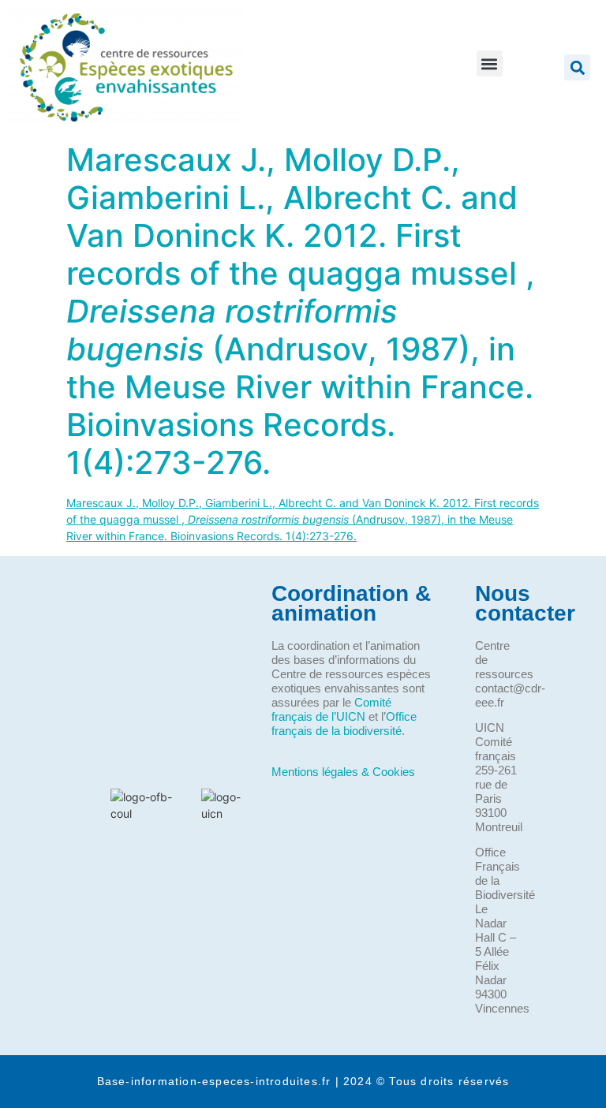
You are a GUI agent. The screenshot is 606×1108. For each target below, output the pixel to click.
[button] (490, 63)
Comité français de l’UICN (331, 709)
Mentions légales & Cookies (343, 771)
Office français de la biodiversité (344, 723)
